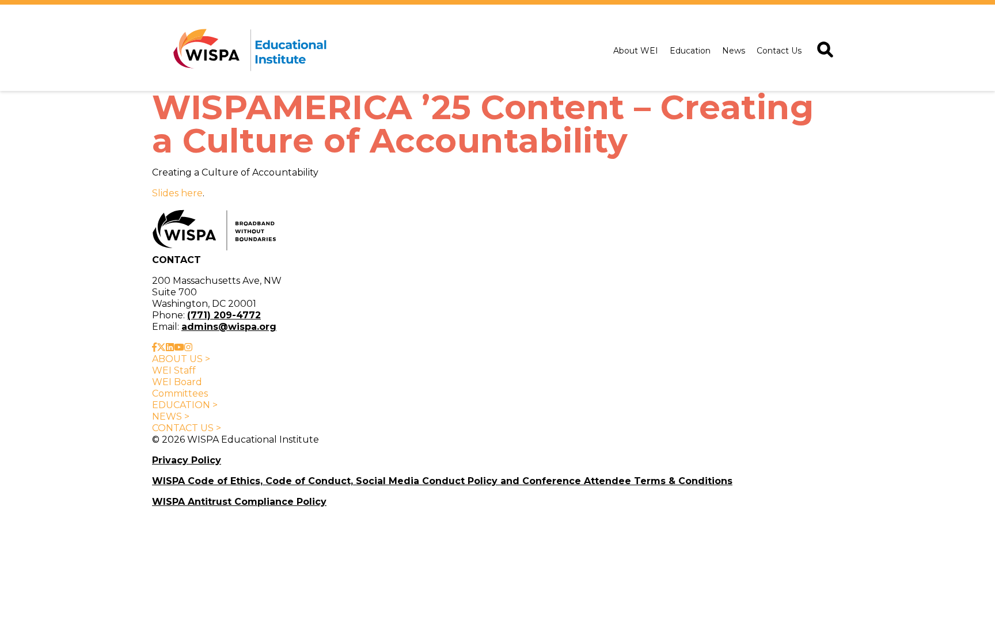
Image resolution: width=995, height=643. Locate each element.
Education (690, 50)
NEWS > (170, 416)
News (733, 50)
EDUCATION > (185, 405)
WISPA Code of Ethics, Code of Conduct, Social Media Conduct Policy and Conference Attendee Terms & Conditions (442, 480)
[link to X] (161, 347)
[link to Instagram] (188, 347)
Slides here (177, 193)
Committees (180, 393)
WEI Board (177, 381)
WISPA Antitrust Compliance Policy (239, 501)
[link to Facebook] (154, 347)
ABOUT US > (181, 358)
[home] (247, 50)
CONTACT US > (186, 428)
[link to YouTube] (179, 347)
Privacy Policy (186, 460)
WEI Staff (174, 370)
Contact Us (779, 50)
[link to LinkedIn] (170, 347)
